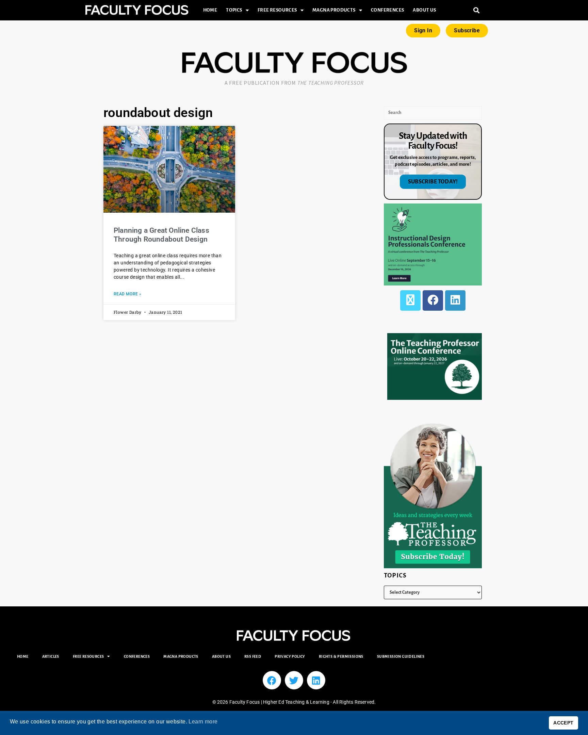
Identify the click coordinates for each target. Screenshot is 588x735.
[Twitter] (294, 680)
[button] (476, 10)
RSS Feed (252, 656)
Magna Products (334, 10)
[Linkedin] (316, 680)
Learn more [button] (203, 721)
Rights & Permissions (341, 656)
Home (210, 10)
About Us (424, 10)
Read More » (127, 294)
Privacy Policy (290, 656)
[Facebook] (433, 300)
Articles (50, 656)
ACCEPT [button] (563, 722)
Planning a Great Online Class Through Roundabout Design (161, 234)
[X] (410, 300)
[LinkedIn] (455, 300)
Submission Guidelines (400, 656)
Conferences (387, 10)
